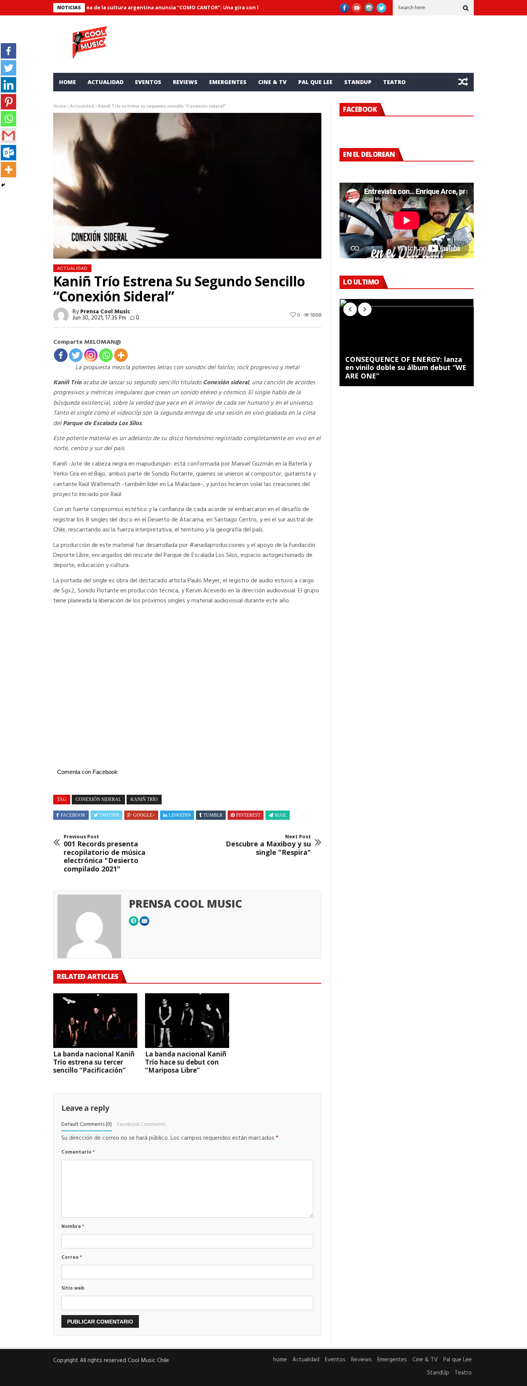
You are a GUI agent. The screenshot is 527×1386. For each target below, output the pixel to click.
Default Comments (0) (86, 1124)
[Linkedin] (8, 85)
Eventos (148, 82)
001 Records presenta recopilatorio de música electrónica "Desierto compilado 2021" (104, 853)
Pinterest (248, 815)
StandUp (358, 82)
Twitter (109, 815)
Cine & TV (272, 82)
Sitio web (72, 1288)
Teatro (394, 82)
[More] (121, 355)
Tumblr (213, 815)
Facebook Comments (141, 1124)
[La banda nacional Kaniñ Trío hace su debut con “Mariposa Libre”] (187, 1020)
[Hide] (3, 185)
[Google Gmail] (8, 135)
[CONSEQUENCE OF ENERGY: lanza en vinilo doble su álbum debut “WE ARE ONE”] (407, 342)
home (67, 82)
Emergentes (228, 82)
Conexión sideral (98, 799)
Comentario (78, 1152)
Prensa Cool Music (105, 311)
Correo (71, 1257)
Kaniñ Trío (144, 799)
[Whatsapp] (106, 355)
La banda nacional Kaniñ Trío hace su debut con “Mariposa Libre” (185, 1062)
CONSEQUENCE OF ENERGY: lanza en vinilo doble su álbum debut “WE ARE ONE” (405, 367)
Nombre (72, 1227)
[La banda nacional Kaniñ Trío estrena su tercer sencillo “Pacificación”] (95, 1020)
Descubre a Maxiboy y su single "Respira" (268, 845)
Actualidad (105, 82)
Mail (281, 815)
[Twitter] (76, 355)
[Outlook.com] (8, 152)
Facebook (73, 815)
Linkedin (180, 815)
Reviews (185, 82)
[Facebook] (61, 355)
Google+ (144, 815)
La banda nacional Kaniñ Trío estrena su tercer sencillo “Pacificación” (94, 1062)
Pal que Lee (315, 82)
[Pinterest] (8, 101)
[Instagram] (91, 355)
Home (59, 106)
